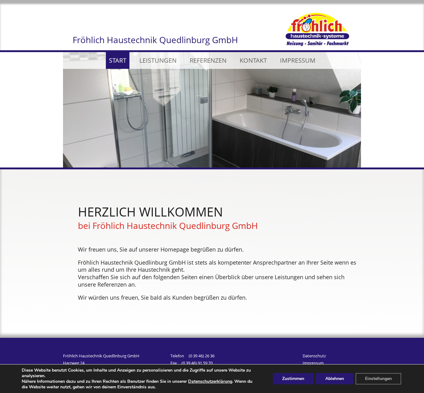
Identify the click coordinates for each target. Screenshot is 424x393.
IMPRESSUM (297, 60)
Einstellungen (378, 379)
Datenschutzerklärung (210, 381)
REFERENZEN (208, 60)
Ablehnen (334, 379)
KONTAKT (253, 60)
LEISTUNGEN (158, 60)
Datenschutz (314, 357)
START (117, 60)
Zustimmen (293, 379)
